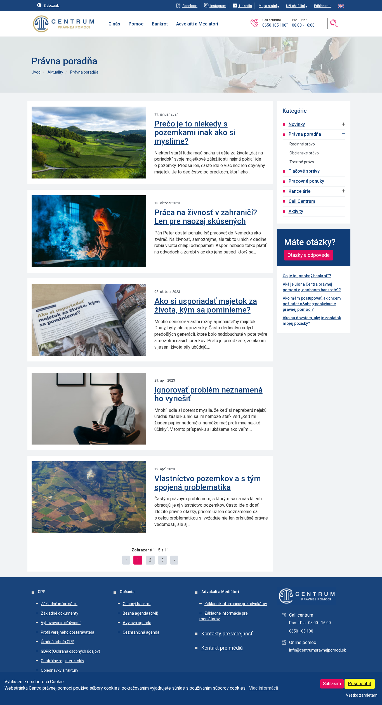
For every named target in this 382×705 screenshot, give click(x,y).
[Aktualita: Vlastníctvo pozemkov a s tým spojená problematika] (89, 497)
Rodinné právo (302, 144)
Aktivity (296, 211)
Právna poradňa (83, 72)
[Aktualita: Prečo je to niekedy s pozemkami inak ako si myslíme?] (89, 142)
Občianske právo (304, 153)
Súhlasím (332, 683)
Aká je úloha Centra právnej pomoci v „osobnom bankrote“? (312, 287)
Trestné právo (301, 162)
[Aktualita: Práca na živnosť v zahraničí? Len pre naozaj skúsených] (89, 231)
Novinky (297, 124)
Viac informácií (263, 688)
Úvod (36, 72)
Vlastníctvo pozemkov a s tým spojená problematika (207, 483)
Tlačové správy (304, 171)
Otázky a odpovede (308, 255)
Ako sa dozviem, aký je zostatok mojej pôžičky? (312, 321)
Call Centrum (302, 201)
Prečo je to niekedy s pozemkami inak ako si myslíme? (194, 132)
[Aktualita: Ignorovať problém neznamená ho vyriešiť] (89, 409)
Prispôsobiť (359, 683)
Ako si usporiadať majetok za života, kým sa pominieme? (205, 305)
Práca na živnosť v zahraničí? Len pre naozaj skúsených (205, 217)
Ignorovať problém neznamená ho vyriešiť (208, 394)
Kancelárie (299, 191)
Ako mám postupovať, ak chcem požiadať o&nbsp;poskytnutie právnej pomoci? (312, 304)
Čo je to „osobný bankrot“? (307, 276)
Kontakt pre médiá (222, 648)
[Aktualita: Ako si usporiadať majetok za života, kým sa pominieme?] (89, 320)
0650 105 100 (275, 25)
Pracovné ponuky (306, 181)
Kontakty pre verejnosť (227, 633)
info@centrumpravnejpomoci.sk (317, 650)
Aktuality (55, 72)
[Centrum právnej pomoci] (63, 24)
